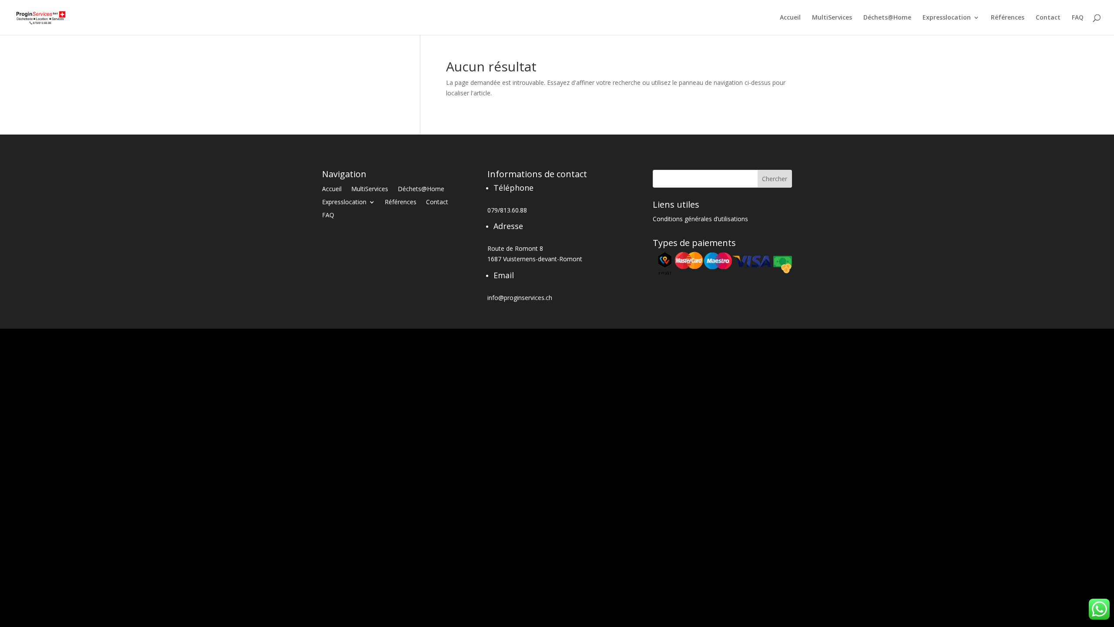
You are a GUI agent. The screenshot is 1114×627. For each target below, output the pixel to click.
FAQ (1078, 17)
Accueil (790, 17)
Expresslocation (947, 17)
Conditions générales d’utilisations (700, 219)
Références (1007, 17)
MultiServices (832, 17)
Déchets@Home (887, 17)
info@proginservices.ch (519, 297)
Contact (1048, 17)
